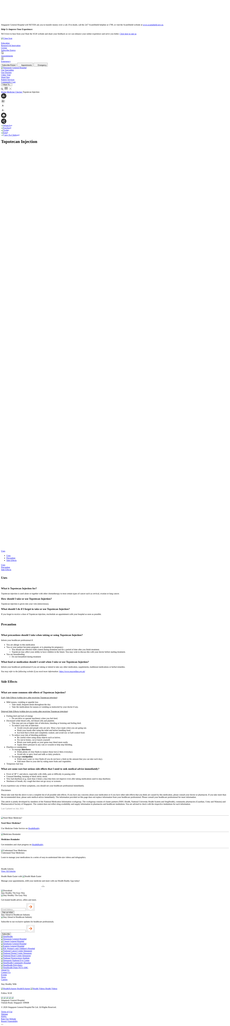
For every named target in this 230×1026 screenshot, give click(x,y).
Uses (8, 555)
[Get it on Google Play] (31, 888)
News (3, 977)
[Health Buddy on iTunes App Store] (11, 888)
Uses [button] (3, 551)
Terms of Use (6, 1012)
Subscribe (6, 934)
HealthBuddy (33, 828)
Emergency (42, 65)
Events (4, 975)
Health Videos (51, 988)
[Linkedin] (13, 998)
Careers (4, 979)
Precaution (10, 558)
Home (4, 92)
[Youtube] (5, 998)
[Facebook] (2, 998)
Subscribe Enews (9, 65)
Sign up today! (7, 912)
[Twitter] (10, 998)
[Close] (2, 1024)
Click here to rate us (128, 34)
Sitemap (4, 1014)
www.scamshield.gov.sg (153, 25)
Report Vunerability (9, 1021)
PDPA (4, 1016)
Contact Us (6, 972)
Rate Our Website (8, 1019)
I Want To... (6, 85)
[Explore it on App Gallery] (50, 888)
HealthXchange (23, 988)
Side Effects (11, 560)
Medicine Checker (15, 92)
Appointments (26, 65)
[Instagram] (7, 998)
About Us (5, 970)
